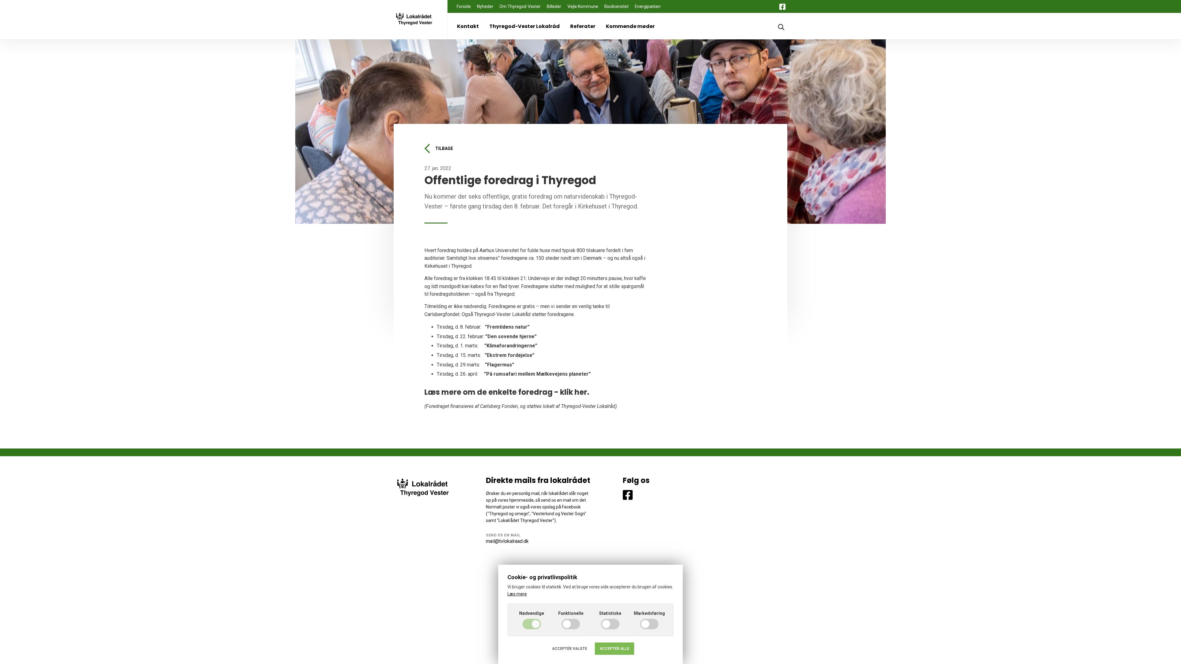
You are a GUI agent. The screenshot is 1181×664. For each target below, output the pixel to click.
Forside (464, 6)
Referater (582, 26)
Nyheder (485, 6)
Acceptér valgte (569, 648)
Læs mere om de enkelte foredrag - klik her (505, 392)
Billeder (554, 6)
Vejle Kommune (582, 6)
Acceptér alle (614, 648)
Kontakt (468, 26)
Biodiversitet (616, 6)
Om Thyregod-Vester (520, 6)
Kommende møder (630, 26)
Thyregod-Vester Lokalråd (524, 26)
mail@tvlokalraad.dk (507, 541)
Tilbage (444, 148)
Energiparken (648, 6)
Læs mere (517, 593)
